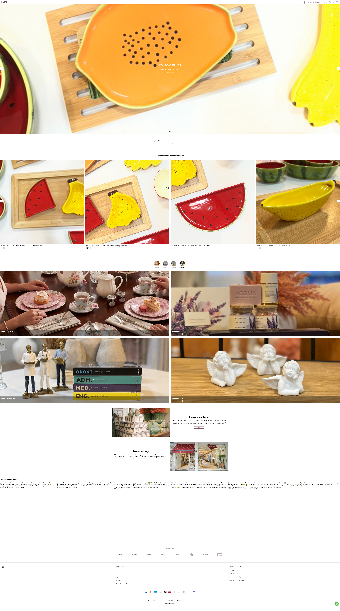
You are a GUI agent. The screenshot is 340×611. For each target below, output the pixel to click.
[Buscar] (324, 2)
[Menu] (337, 2)
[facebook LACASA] (8, 567)
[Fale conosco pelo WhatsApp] (337, 604)
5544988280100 (233, 570)
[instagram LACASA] (3, 567)
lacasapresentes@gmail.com (237, 577)
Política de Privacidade (122, 584)
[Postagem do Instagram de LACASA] (28, 510)
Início (116, 571)
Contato (117, 580)
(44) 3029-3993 (233, 573)
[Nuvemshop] (170, 603)
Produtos (117, 574)
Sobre (116, 577)
